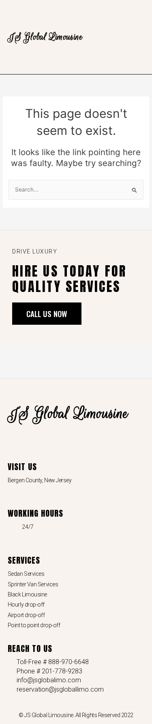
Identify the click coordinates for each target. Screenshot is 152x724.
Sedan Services (26, 574)
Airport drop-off (26, 615)
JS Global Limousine (45, 36)
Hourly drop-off (26, 604)
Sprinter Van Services (33, 584)
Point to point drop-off (34, 625)
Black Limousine (27, 594)
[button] (138, 37)
